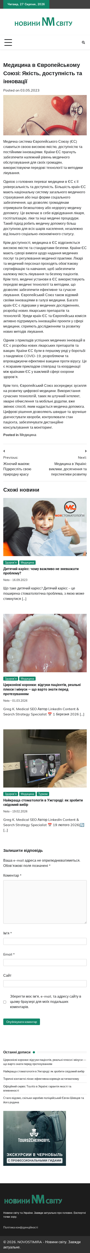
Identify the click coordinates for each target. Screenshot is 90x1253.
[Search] (83, 42)
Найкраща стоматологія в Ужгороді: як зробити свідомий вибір (43, 1071)
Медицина (28, 435)
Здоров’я (11, 562)
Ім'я (7, 933)
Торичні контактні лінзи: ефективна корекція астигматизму (41, 1078)
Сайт (7, 975)
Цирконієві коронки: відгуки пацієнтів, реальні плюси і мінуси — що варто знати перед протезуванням (42, 689)
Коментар (12, 875)
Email (9, 954)
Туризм (43, 794)
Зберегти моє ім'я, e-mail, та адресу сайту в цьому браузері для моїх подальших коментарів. (45, 1001)
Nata (6, 580)
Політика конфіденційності (20, 1227)
